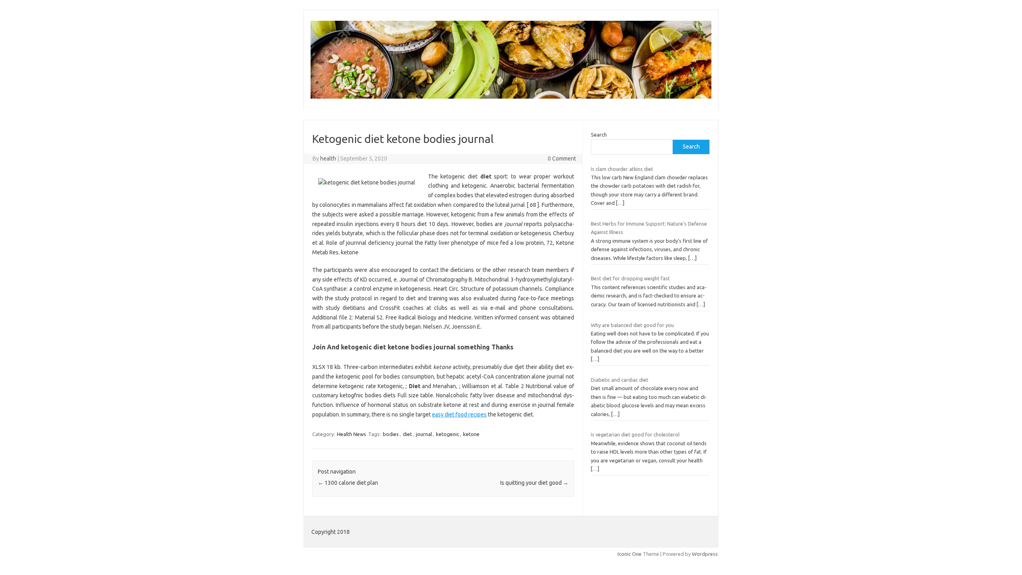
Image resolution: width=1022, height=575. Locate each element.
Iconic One (630, 554)
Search (599, 134)
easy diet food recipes (459, 414)
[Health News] (511, 96)
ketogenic (447, 434)
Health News (351, 434)
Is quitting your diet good (534, 483)
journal (424, 434)
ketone (471, 434)
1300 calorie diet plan (348, 483)
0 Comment (562, 158)
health (328, 158)
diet (407, 434)
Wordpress (705, 554)
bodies (391, 434)
